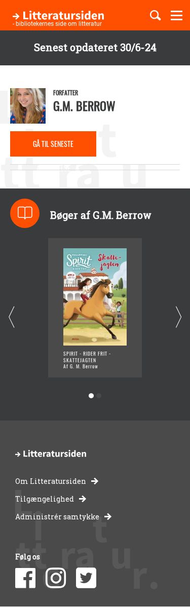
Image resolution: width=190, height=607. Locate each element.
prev (11, 317)
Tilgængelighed (44, 499)
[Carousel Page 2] (99, 396)
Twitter (86, 578)
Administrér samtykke (57, 516)
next (178, 317)
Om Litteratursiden (50, 481)
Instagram (56, 578)
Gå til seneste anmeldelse (53, 147)
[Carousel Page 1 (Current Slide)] (91, 396)
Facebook (25, 578)
